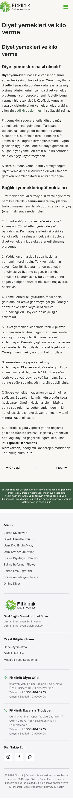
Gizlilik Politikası (14, 653)
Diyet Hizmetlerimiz (17, 539)
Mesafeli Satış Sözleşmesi (21, 659)
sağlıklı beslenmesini (30, 110)
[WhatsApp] (30, 757)
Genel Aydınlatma (15, 647)
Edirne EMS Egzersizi (18, 571)
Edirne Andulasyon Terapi (21, 577)
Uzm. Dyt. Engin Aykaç (18, 545)
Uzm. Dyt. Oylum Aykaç (19, 552)
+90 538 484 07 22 (33, 692)
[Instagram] (8, 757)
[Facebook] (19, 757)
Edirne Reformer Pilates (19, 564)
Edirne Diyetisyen (15, 533)
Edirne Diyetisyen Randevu (21, 558)
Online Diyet (12, 583)
